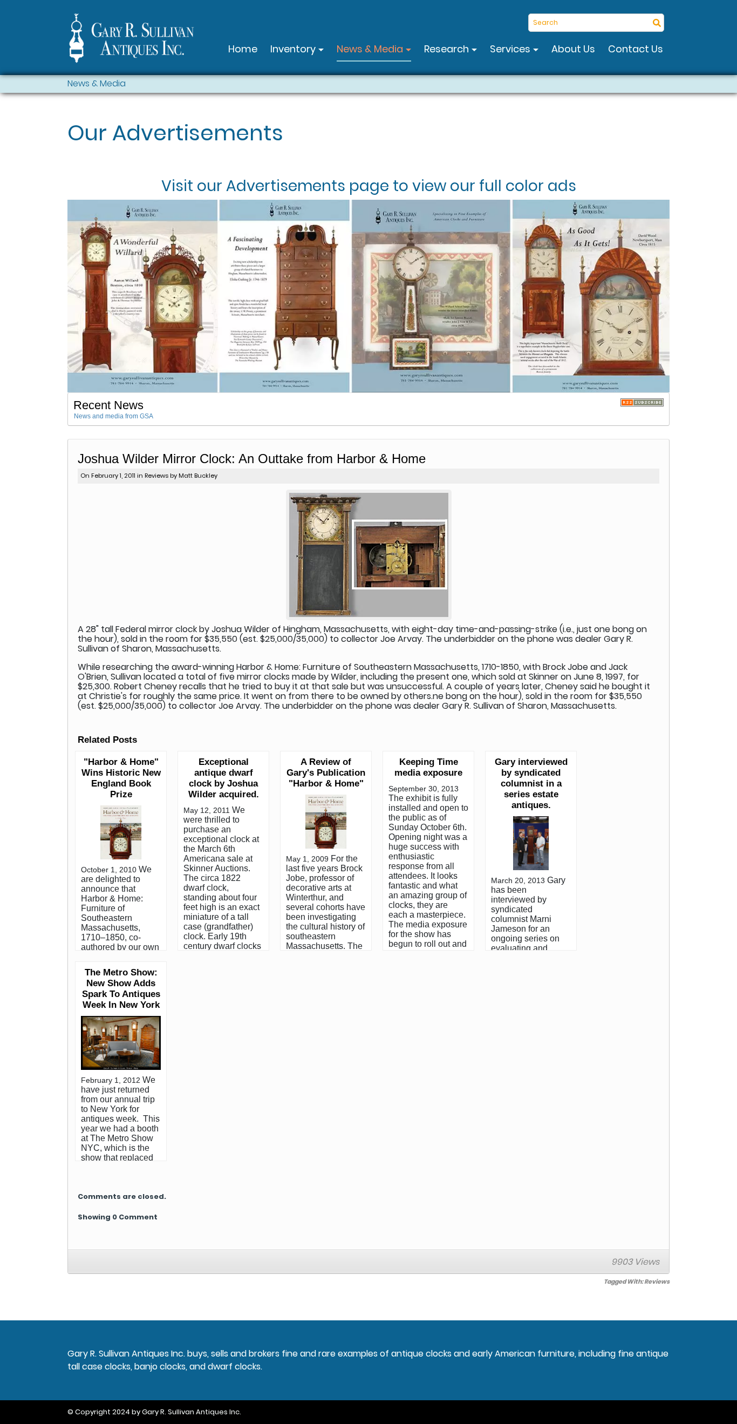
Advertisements (285, 186)
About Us (573, 49)
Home (242, 49)
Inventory (294, 49)
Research (447, 49)
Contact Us (635, 49)
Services (511, 49)
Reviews (156, 475)
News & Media (371, 49)
